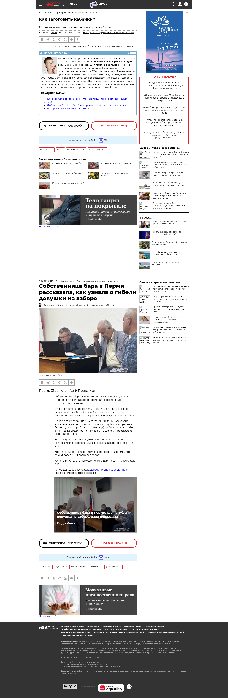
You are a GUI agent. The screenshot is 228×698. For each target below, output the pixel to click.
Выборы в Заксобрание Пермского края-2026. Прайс (119, 632)
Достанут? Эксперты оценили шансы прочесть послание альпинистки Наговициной (171, 288)
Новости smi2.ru (49, 226)
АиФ (61, 375)
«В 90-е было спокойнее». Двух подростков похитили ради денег (169, 184)
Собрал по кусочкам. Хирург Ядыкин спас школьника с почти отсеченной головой (171, 154)
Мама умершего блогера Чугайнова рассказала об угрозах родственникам (164, 135)
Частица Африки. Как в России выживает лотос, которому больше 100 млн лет (170, 164)
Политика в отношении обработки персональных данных (84, 664)
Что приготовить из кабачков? (67, 173)
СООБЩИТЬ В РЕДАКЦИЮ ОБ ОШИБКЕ (78, 636)
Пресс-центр (93, 626)
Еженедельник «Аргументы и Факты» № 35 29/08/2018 (108, 32)
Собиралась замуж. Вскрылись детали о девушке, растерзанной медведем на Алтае (169, 205)
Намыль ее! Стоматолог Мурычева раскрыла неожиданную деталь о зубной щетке (169, 329)
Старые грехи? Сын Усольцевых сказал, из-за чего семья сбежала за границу (170, 299)
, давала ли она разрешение (107, 469)
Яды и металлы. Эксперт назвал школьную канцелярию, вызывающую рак (168, 319)
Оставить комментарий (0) (114, 126)
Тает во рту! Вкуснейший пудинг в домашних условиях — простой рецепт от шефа (169, 195)
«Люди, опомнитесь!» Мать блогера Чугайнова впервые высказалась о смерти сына (164, 98)
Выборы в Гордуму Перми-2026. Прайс (166, 632)
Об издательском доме (72, 626)
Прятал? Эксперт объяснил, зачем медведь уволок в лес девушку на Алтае (169, 309)
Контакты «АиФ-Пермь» (116, 629)
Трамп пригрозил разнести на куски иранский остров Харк (169, 223)
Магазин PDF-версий (154, 626)
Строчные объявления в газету (146, 629)
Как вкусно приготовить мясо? (116, 163)
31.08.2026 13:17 (46, 281)
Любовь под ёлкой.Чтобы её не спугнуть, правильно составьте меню (86, 105)
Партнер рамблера (87, 686)
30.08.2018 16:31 (46, 12)
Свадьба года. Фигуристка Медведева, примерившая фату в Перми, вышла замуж (164, 85)
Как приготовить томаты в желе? (68, 183)
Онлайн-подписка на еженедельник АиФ (81, 629)
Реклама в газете (132, 626)
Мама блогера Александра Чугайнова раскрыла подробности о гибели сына (164, 110)
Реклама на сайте (112, 626)
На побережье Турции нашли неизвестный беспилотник (166, 253)
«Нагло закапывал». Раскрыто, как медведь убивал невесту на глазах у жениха (170, 340)
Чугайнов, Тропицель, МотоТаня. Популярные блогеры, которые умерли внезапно (164, 123)
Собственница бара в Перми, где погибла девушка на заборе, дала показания (92, 514)
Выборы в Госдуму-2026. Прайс (76, 632)
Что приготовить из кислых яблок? (67, 108)
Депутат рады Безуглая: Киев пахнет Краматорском (169, 243)
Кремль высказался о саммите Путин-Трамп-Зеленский (166, 233)
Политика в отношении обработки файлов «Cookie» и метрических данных (91, 666)
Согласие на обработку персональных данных (80, 662)
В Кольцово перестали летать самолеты (166, 264)
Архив (54, 32)
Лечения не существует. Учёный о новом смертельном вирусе (169, 173)
